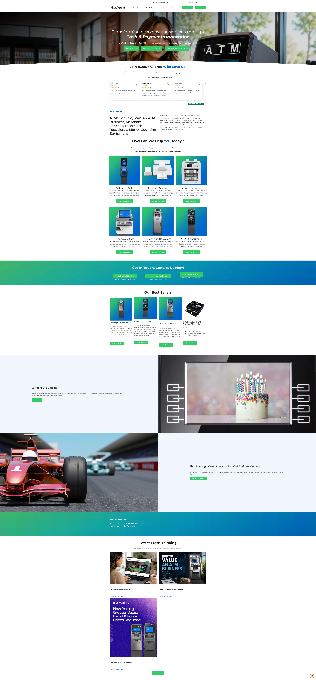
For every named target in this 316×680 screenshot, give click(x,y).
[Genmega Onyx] (191, 207)
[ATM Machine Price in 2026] (133, 568)
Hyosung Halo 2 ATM (167, 323)
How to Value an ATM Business (171, 589)
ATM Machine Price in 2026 (121, 589)
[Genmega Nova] (124, 156)
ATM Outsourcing (191, 238)
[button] (205, 91)
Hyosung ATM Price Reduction (122, 662)
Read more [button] (148, 98)
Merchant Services (158, 188)
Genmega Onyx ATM (142, 322)
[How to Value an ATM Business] (182, 568)
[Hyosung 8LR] (124, 207)
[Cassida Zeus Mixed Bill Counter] (191, 156)
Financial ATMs (124, 238)
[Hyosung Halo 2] (170, 297)
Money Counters (191, 188)
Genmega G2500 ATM (119, 323)
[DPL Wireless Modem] (194, 297)
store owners (170, 116)
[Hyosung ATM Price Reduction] (133, 627)
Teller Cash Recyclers (158, 238)
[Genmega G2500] (121, 298)
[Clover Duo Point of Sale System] (158, 156)
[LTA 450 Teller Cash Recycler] (158, 207)
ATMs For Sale (124, 188)
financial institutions (182, 116)
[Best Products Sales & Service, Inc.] (118, 6)
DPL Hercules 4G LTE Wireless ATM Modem (192, 323)
